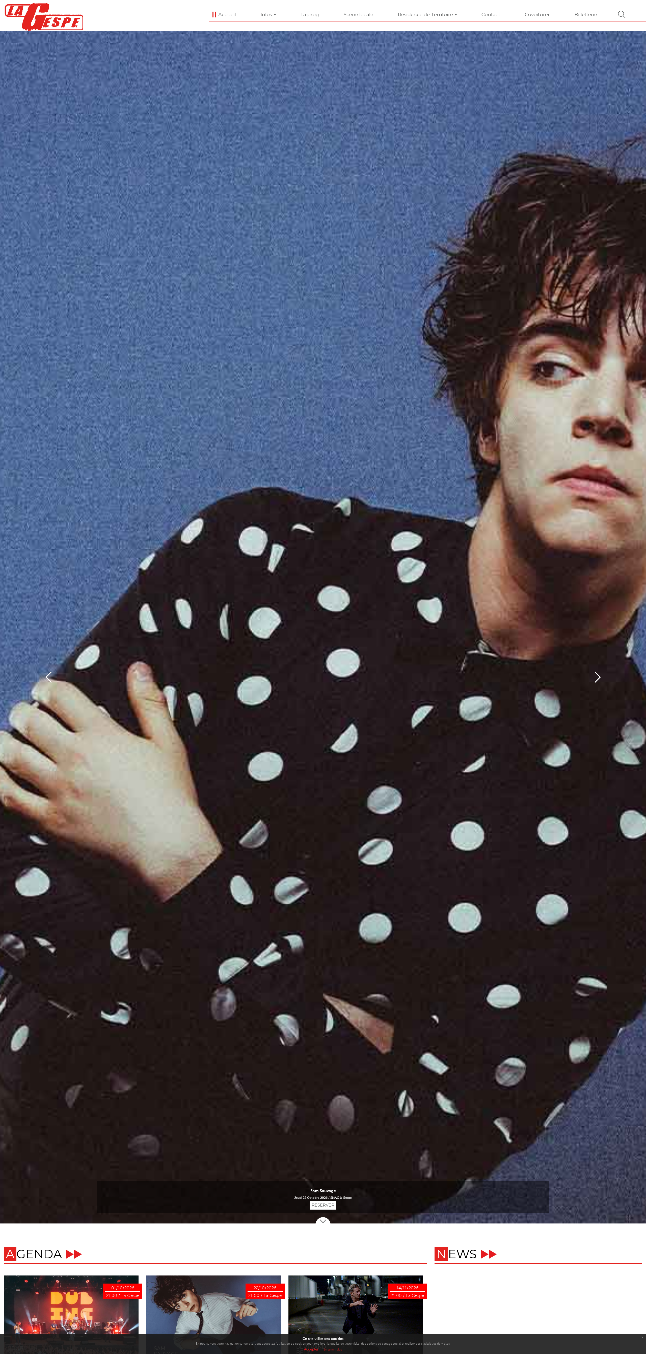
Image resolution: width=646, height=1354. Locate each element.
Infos (267, 14)
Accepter (311, 1349)
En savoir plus (333, 1349)
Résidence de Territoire (426, 14)
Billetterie (586, 14)
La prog (310, 14)
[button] (48, 677)
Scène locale (358, 14)
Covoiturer (537, 14)
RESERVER (323, 1205)
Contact (490, 14)
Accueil (227, 14)
